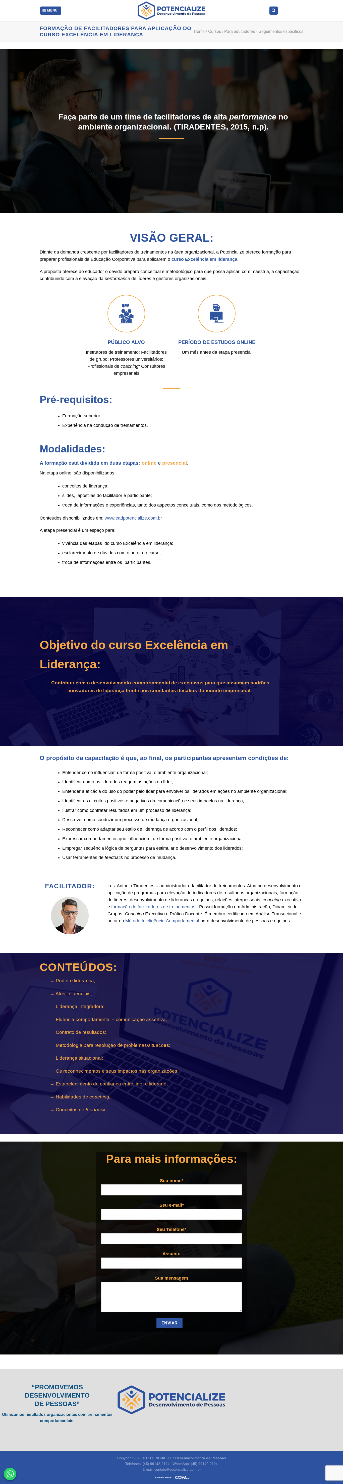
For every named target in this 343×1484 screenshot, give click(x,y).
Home (199, 31)
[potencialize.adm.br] (171, 10)
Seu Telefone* (171, 1229)
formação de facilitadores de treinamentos (153, 906)
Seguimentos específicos (281, 31)
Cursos (214, 31)
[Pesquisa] (273, 11)
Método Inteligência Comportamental (162, 920)
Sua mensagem (171, 1278)
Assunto (171, 1253)
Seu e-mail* (171, 1205)
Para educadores (239, 31)
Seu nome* (171, 1180)
